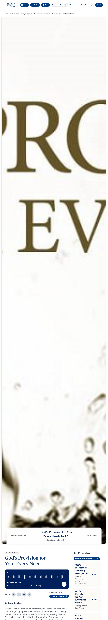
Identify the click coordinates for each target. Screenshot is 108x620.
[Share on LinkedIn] (24, 594)
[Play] (64, 584)
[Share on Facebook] (14, 594)
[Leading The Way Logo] (11, 5)
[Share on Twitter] (19, 594)
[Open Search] (92, 5)
